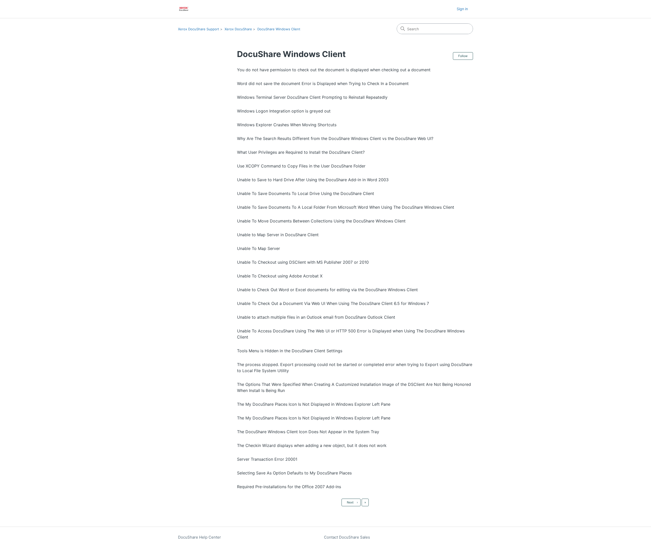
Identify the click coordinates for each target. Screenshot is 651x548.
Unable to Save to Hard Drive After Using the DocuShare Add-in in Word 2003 (313, 179)
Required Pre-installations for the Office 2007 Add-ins (289, 486)
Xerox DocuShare (238, 29)
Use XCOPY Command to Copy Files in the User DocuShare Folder (301, 165)
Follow (463, 56)
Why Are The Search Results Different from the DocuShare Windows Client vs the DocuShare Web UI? (335, 138)
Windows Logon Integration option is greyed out (284, 111)
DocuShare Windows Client (278, 29)
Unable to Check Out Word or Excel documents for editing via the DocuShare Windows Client (327, 289)
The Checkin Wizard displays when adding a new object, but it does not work (312, 445)
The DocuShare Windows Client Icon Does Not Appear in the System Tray (308, 431)
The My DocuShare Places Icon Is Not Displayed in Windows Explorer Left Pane (313, 404)
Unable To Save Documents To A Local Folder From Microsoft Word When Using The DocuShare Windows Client (345, 207)
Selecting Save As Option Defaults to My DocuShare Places (294, 472)
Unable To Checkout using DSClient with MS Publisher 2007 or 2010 (303, 262)
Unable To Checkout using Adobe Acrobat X (279, 275)
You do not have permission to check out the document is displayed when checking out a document (334, 69)
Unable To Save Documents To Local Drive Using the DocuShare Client (305, 193)
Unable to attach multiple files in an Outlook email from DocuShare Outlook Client (316, 317)
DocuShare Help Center (199, 537)
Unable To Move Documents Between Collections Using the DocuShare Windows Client (321, 220)
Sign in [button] (462, 9)
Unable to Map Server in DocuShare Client (278, 234)
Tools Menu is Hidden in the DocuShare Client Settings (289, 350)
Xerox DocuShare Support (198, 29)
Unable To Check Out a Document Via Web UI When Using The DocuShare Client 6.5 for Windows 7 (333, 303)
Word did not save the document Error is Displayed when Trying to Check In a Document (323, 83)
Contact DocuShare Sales (347, 537)
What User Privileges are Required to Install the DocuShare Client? (301, 152)
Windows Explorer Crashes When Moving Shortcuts (286, 124)
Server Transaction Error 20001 (267, 459)
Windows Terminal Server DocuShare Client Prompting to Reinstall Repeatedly (312, 97)
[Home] (184, 9)
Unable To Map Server (258, 248)
